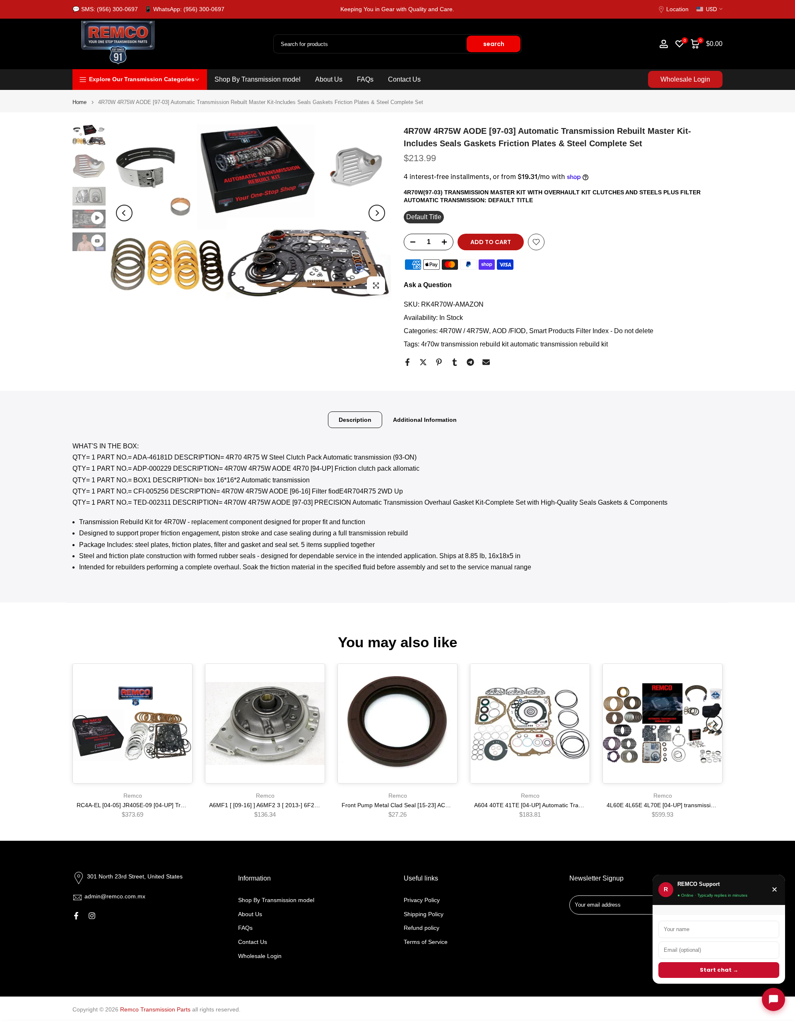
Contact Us (404, 79)
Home (79, 102)
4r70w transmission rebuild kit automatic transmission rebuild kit (514, 344)
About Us (328, 79)
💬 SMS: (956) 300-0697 (105, 9)
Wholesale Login (685, 79)
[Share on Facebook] (407, 362)
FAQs (365, 79)
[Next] (377, 213)
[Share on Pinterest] (439, 362)
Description (355, 419)
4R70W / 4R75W (464, 330)
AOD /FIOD (509, 330)
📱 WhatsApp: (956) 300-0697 (184, 9)
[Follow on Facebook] (76, 916)
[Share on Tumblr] (454, 362)
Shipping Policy (423, 914)
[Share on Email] (486, 362)
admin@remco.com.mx (114, 896)
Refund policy (421, 927)
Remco (132, 795)
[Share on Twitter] (423, 362)
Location (677, 9)
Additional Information (425, 419)
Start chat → (719, 970)
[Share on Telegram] (470, 362)
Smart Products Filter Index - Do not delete (591, 330)
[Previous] (124, 213)
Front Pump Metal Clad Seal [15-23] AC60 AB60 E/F (410, 805)
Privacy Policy (422, 900)
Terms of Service (426, 942)
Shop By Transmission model (257, 79)
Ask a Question (428, 284)
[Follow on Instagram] (92, 916)
